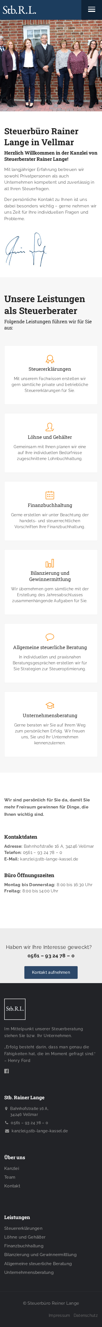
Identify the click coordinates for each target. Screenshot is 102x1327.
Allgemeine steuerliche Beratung (50, 647)
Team (9, 1177)
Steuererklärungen (50, 369)
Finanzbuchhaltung (50, 505)
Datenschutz (86, 1315)
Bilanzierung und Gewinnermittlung (50, 576)
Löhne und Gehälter (50, 437)
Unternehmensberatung (50, 715)
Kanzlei (11, 1168)
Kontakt (12, 1186)
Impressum (59, 1315)
